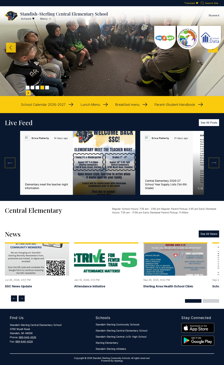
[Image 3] (37, 87)
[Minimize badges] (151, 29)
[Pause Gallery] (28, 93)
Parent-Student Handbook (175, 105)
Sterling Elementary (107, 342)
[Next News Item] (22, 298)
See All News (209, 233)
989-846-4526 (27, 337)
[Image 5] (47, 87)
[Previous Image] (11, 48)
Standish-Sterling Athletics (111, 348)
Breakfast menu (127, 105)
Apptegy (118, 360)
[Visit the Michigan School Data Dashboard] (210, 37)
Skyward (213, 15)
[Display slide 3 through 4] (211, 301)
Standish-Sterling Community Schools (117, 324)
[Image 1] (27, 87)
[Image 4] (42, 87)
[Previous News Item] (14, 298)
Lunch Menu (90, 105)
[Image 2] (32, 87)
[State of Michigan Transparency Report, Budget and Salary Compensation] (187, 37)
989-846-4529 (24, 341)
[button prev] (10, 163)
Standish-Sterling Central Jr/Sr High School (121, 336)
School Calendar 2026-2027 (43, 105)
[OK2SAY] (165, 37)
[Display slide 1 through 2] (193, 301)
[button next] (214, 163)
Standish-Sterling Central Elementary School (121, 330)
